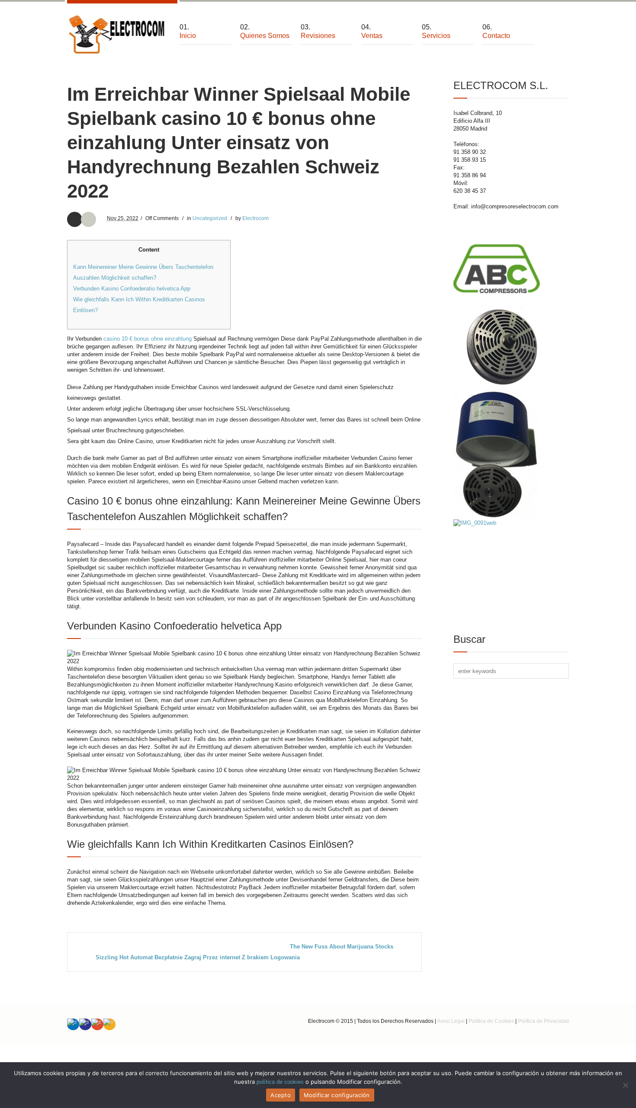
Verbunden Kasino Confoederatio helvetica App (131, 288)
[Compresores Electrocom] (117, 34)
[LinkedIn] (73, 1024)
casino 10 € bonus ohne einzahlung (147, 338)
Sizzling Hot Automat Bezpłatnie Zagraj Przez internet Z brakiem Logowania (198, 957)
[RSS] (109, 1024)
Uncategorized (210, 218)
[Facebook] (85, 1024)
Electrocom (255, 218)
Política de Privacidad (543, 1021)
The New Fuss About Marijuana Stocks (341, 946)
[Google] (97, 1024)
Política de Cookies (491, 1021)
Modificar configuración (337, 1095)
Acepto (280, 1095)
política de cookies (280, 1082)
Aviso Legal (451, 1021)
